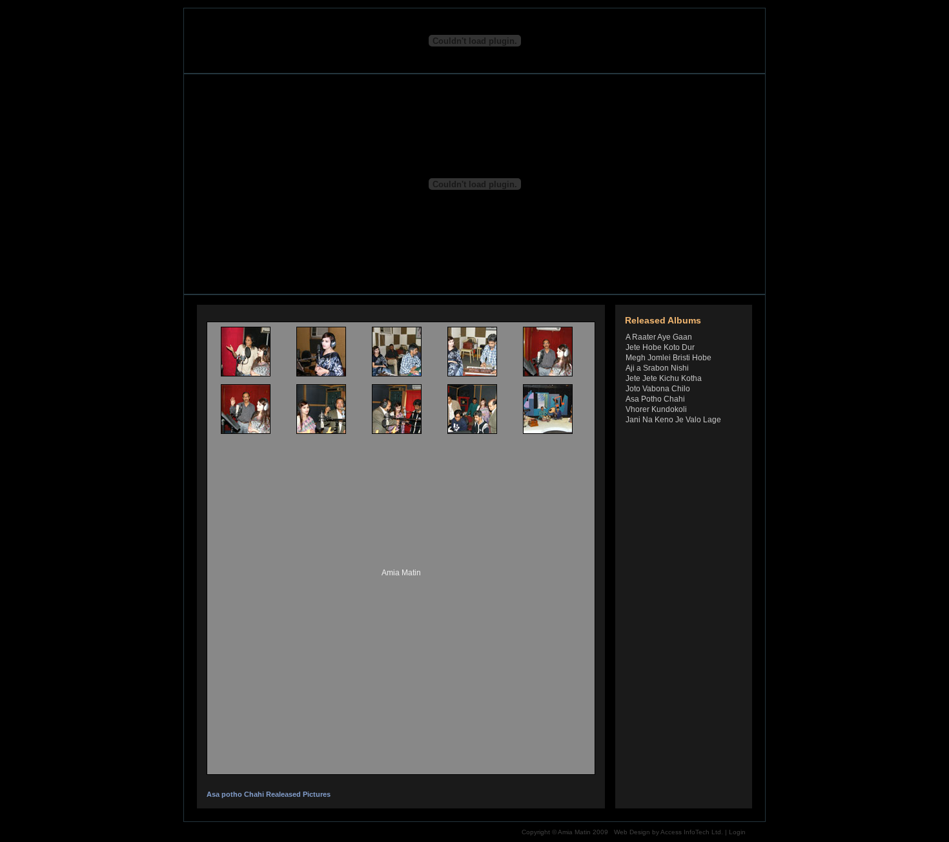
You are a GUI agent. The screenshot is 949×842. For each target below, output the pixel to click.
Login (737, 832)
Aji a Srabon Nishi (657, 368)
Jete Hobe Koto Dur (660, 347)
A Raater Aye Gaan (659, 337)
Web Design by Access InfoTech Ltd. (668, 832)
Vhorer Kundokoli (656, 409)
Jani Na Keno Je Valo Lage (673, 419)
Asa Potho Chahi (655, 399)
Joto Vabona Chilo (658, 388)
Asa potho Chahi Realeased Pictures (269, 794)
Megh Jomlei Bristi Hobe (668, 357)
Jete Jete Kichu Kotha (664, 378)
